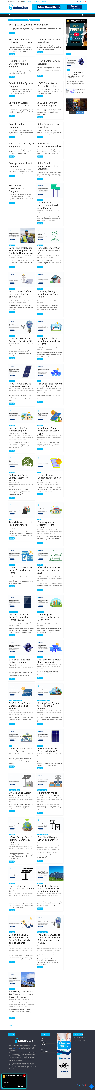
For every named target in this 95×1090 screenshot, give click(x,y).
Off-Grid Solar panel (15, 799)
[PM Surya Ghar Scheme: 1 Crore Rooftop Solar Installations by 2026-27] (76, 57)
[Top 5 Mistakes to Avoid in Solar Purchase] (21, 503)
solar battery (39, 950)
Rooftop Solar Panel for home (19, 437)
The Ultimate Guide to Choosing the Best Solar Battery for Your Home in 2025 (49, 938)
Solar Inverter (36, 15)
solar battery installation (56, 950)
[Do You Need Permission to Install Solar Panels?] (49, 184)
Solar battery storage (41, 952)
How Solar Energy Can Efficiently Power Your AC (48, 250)
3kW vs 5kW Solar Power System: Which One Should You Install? (39, 1)
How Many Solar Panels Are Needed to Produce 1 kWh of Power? (21, 994)
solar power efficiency (55, 799)
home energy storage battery (51, 946)
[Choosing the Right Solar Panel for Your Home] (49, 272)
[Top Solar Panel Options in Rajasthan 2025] (49, 365)
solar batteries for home (56, 948)
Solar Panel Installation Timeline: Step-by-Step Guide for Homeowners (21, 250)
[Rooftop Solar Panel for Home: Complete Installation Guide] (21, 409)
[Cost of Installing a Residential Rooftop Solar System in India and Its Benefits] (21, 916)
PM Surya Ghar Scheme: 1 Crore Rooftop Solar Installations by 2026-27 (76, 74)
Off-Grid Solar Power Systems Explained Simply (19, 706)
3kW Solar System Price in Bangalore (47, 104)
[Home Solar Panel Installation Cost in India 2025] (21, 867)
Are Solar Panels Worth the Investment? (49, 661)
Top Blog (14, 15)
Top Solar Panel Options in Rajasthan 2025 (49, 385)
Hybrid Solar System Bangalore (48, 62)
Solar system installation (13, 950)
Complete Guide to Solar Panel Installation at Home (49, 341)
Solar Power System (46, 15)
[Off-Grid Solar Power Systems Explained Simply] (21, 684)
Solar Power (57, 212)
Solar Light (58, 15)
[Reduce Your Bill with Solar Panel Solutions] (21, 365)
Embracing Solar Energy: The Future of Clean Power (48, 617)
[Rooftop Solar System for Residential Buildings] (49, 684)
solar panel (43, 212)
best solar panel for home (45, 755)
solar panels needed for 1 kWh (24, 1006)
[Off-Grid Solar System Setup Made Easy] (21, 774)
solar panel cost (30, 1002)
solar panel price (15, 948)
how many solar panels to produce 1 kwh (19, 1002)
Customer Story (44, 1051)
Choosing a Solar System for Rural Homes (46, 525)
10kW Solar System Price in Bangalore (47, 85)
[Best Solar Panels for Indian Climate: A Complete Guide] (21, 641)
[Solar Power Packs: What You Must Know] (49, 774)
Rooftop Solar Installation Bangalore (49, 145)
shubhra (46, 210)
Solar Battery (44, 932)
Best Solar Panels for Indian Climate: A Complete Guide (19, 662)
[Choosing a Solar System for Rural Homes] (49, 503)
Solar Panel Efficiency (45, 757)
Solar (39, 381)
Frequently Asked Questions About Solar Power (49, 478)
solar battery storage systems (52, 952)
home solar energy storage (46, 948)
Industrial (43, 1042)
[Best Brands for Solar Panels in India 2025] (49, 729)
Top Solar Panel (46, 392)
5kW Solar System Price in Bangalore (19, 104)
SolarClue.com (16, 1048)
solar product (28, 755)
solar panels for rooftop (55, 578)
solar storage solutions (45, 955)
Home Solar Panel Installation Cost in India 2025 (21, 888)
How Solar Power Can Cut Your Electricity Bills (21, 339)
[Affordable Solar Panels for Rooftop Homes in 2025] (49, 548)
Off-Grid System (13, 790)
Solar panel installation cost (19, 898)
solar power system (22, 257)
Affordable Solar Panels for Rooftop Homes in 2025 (49, 570)
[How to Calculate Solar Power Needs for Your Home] (21, 548)
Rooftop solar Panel (44, 576)
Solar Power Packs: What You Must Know (48, 794)
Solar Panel (66, 15)
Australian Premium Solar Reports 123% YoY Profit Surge (80, 91)
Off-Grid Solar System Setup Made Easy (20, 794)
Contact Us (74, 15)
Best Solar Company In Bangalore (21, 145)
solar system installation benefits (25, 950)
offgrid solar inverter (44, 845)
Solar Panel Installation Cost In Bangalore (47, 165)
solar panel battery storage (49, 954)
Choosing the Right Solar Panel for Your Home (47, 294)
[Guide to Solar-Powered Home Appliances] (21, 729)
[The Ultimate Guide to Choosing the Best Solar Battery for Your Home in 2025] (49, 916)
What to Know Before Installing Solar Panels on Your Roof (20, 294)
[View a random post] (85, 15)
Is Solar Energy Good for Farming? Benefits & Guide (21, 840)
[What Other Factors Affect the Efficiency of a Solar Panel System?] (49, 867)
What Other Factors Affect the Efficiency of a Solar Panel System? (49, 888)
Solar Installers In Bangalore (18, 125)
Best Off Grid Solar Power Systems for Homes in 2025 (18, 617)
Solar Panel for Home (28, 300)
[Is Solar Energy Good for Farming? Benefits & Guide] (21, 818)
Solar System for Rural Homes (49, 533)
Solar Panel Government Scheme (43, 578)
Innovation (43, 1044)
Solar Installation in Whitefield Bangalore (20, 41)
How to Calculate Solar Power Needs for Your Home (20, 570)
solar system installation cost (14, 952)
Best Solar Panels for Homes (17, 390)
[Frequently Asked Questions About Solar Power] (49, 456)
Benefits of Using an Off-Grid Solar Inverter (48, 838)
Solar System (39, 533)
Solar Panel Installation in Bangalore (16, 188)
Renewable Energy (44, 623)
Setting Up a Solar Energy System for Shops (18, 478)
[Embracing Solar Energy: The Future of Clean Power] (49, 595)
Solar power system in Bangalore (21, 164)
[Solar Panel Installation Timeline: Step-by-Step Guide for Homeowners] (21, 229)
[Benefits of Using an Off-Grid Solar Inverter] (49, 818)
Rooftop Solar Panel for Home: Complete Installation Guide (21, 430)
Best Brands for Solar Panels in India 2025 (48, 749)
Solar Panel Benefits (13, 848)
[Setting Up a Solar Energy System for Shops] (21, 456)
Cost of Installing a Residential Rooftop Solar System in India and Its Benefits (20, 938)
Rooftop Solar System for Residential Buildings (48, 706)
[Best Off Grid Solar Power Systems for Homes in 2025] (21, 595)
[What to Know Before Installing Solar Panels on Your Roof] (21, 272)
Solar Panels (56, 300)
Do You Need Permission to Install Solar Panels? (47, 205)
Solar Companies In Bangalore (48, 125)
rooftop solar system (52, 712)
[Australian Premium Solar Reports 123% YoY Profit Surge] (70, 89)
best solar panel (20, 1001)
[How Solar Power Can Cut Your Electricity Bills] (21, 319)
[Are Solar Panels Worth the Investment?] (49, 641)
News (68, 69)
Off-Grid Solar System (21, 623)
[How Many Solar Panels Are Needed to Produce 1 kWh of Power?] (21, 973)
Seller (42, 1049)
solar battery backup (47, 950)
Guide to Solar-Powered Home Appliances (21, 749)
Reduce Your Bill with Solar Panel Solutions (20, 385)
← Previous (11, 1026)
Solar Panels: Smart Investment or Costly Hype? (48, 430)
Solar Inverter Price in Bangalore (49, 41)
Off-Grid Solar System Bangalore (21, 85)
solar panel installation (50, 212)
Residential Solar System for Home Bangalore (18, 63)
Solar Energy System (16, 484)
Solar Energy (13, 345)
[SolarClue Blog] (23, 1038)
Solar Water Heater (24, 15)
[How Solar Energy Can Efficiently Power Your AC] (49, 229)
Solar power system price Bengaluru (29, 24)
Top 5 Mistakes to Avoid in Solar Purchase (21, 523)
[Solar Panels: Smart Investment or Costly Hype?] (49, 409)
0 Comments (52, 210)
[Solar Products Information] (9, 15)
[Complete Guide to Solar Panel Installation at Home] (49, 319)
